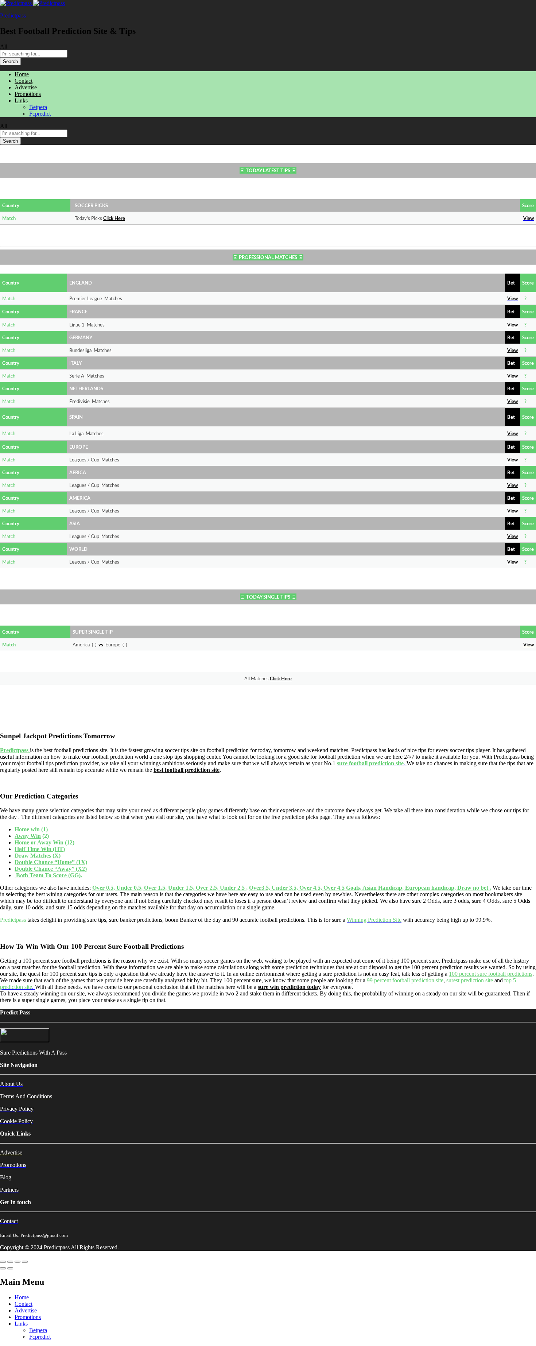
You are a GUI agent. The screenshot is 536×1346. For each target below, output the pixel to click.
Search (10, 61)
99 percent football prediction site (405, 980)
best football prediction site (187, 770)
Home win (28, 829)
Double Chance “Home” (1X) (51, 862)
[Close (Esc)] (3, 1262)
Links (21, 1323)
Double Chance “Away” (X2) (51, 869)
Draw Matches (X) (38, 855)
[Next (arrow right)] (10, 1268)
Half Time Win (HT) (40, 849)
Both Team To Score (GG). (49, 875)
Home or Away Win (39, 842)
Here (119, 218)
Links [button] (21, 100)
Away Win (28, 836)
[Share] (10, 1262)
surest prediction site (469, 980)
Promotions (28, 94)
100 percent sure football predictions (490, 974)
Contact (23, 81)
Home (22, 74)
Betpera (38, 107)
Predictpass (13, 15)
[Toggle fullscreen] (17, 1262)
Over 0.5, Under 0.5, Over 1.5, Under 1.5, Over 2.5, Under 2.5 (169, 888)
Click (108, 218)
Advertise (26, 87)
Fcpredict (40, 114)
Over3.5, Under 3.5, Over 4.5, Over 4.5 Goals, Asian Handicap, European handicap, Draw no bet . (370, 888)
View (512, 325)
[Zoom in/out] (25, 1262)
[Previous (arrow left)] (3, 1268)
